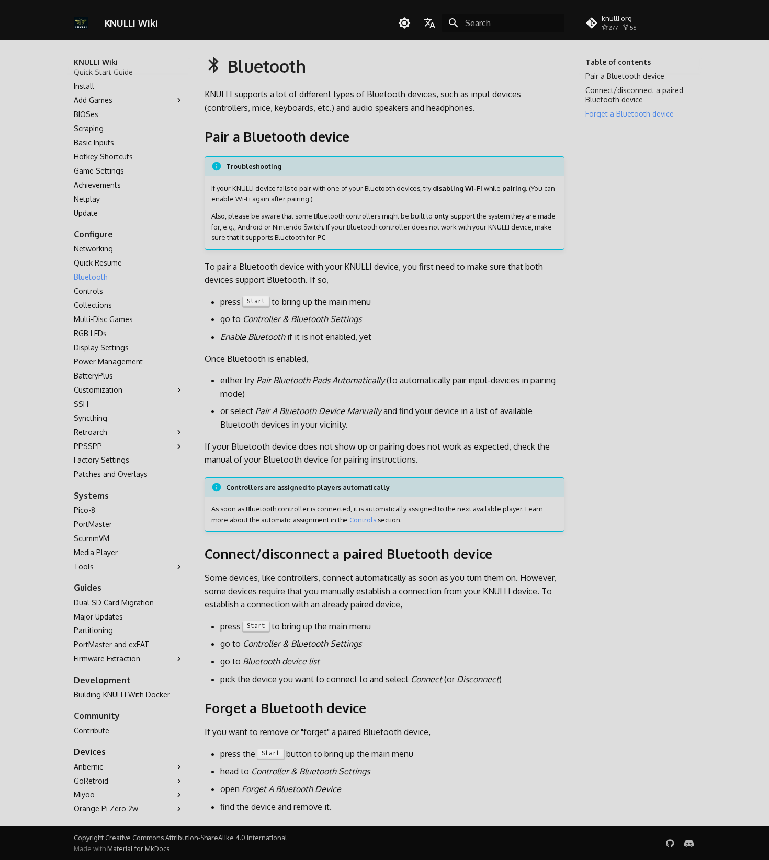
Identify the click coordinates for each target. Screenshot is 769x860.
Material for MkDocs (138, 848)
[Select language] (429, 23)
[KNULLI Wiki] (81, 23)
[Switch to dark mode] (404, 23)
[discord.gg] (689, 842)
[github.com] (670, 842)
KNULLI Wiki (96, 62)
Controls (362, 519)
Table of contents (618, 62)
